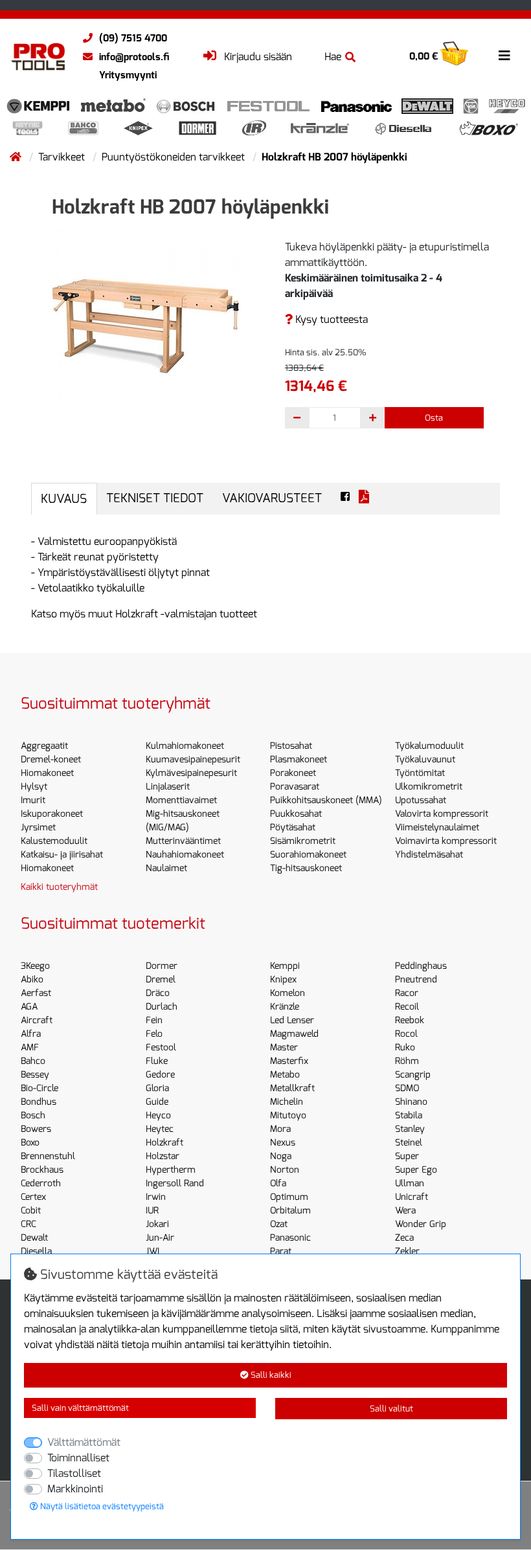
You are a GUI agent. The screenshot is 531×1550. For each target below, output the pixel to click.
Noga (280, 1156)
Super (407, 1156)
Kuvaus (64, 499)
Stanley (410, 1129)
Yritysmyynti (128, 75)
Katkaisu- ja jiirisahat (62, 854)
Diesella (36, 1251)
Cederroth (41, 1183)
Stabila (408, 1115)
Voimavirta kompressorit (446, 841)
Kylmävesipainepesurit (191, 773)
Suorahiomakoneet (308, 854)
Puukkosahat (296, 814)
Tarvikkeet (62, 157)
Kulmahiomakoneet (185, 746)
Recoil (407, 1007)
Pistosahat (291, 746)
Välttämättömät (83, 1442)
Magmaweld (294, 1034)
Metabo (285, 1074)
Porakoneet (293, 773)
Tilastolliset (74, 1473)
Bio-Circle (39, 1088)
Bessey (35, 1074)
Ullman (409, 1183)
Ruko (405, 1047)
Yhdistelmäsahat (429, 854)
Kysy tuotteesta (330, 319)
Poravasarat (294, 787)
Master (284, 1047)
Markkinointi (75, 1489)
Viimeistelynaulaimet (437, 827)
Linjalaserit (168, 787)
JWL (154, 1251)
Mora (280, 1129)
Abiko (32, 979)
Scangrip (413, 1074)
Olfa (278, 1183)
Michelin (286, 1102)
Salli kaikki (270, 1374)
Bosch (33, 1115)
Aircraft (36, 1020)
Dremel (160, 979)
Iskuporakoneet (52, 814)
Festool (161, 1047)
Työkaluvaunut (425, 759)
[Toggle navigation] (504, 55)
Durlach (161, 1007)
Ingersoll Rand (175, 1183)
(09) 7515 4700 (133, 38)
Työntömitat (420, 773)
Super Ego (416, 1170)
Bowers (36, 1129)
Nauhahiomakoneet (185, 854)
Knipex (283, 979)
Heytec (160, 1129)
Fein (154, 1020)
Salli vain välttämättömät (80, 1407)
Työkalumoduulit (429, 746)
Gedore (160, 1074)
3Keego (35, 966)
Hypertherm (171, 1170)
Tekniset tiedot (154, 498)
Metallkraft (292, 1088)
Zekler (407, 1251)
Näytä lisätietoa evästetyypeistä (101, 1506)
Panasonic (290, 1238)
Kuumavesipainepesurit (193, 759)
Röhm (407, 1061)
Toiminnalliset (78, 1458)
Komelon (287, 993)
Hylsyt (34, 787)
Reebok (409, 1020)
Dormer (161, 966)
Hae (332, 56)
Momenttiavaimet (181, 800)
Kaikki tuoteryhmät (59, 887)
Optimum (289, 1197)
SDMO (407, 1088)
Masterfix (289, 1061)
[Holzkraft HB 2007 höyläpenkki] (144, 325)
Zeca (404, 1238)
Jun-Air (160, 1238)
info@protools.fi (134, 56)
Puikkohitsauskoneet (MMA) (326, 800)
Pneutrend (416, 979)
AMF (30, 1047)
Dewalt (34, 1238)
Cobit (31, 1210)
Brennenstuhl (48, 1156)
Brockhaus (42, 1170)
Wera (405, 1210)
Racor (406, 993)
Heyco (158, 1115)
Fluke (157, 1061)
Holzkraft (164, 1142)
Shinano (411, 1102)
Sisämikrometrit (302, 841)
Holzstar (162, 1156)
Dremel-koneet (51, 759)
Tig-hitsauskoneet (306, 868)
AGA (29, 1007)
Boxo (30, 1142)
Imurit (33, 800)
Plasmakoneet (298, 759)
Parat (280, 1251)
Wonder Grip (420, 1224)
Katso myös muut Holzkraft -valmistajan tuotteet (144, 614)
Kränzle (284, 1007)
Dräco (158, 993)
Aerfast (36, 993)
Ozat (279, 1224)
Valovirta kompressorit (441, 814)
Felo (154, 1034)
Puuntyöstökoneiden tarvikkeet (174, 157)
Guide (157, 1102)
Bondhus (38, 1102)
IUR (152, 1210)
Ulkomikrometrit (428, 787)
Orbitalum (290, 1210)
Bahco (33, 1061)
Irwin (156, 1197)
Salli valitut (391, 1408)
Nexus (282, 1142)
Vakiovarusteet (272, 498)
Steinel (408, 1142)
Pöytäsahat (292, 827)
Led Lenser (292, 1020)
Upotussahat (420, 800)
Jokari (157, 1224)
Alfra (31, 1034)
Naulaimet (166, 868)
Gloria (157, 1088)
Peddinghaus (421, 966)
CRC (28, 1224)
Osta (434, 417)
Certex (33, 1197)
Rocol (406, 1034)
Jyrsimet (38, 827)
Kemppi (285, 966)
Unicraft (411, 1197)
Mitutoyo (288, 1115)
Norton (284, 1170)
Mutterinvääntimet (183, 841)
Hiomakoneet (47, 773)
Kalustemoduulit (54, 841)
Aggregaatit (44, 746)
